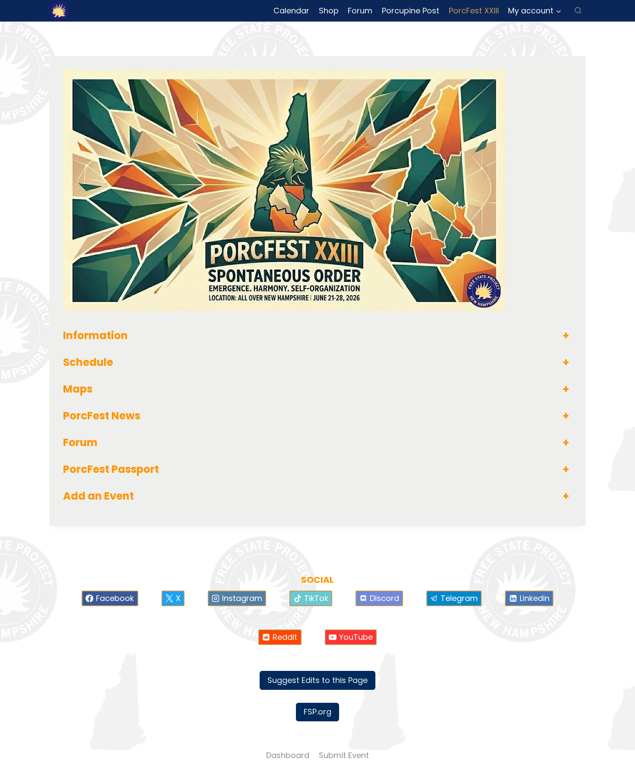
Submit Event (344, 755)
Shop (329, 10)
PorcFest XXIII (474, 10)
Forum (360, 10)
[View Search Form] (578, 11)
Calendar (291, 10)
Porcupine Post (410, 10)
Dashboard (287, 755)
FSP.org (317, 711)
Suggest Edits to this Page (317, 680)
